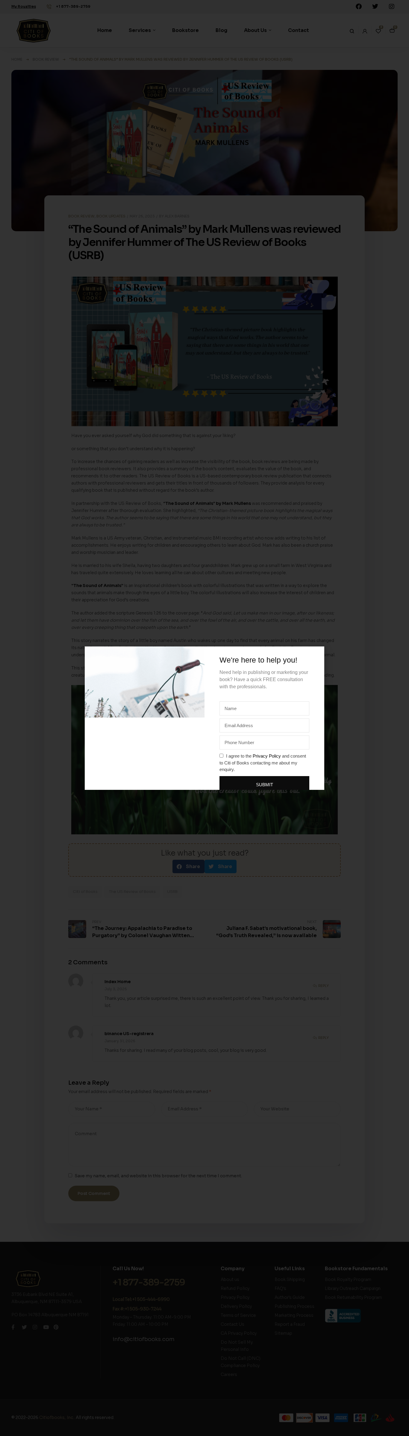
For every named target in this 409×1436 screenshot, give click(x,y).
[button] (316, 654)
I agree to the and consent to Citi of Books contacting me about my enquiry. (262, 762)
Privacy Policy (267, 755)
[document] (204, 718)
